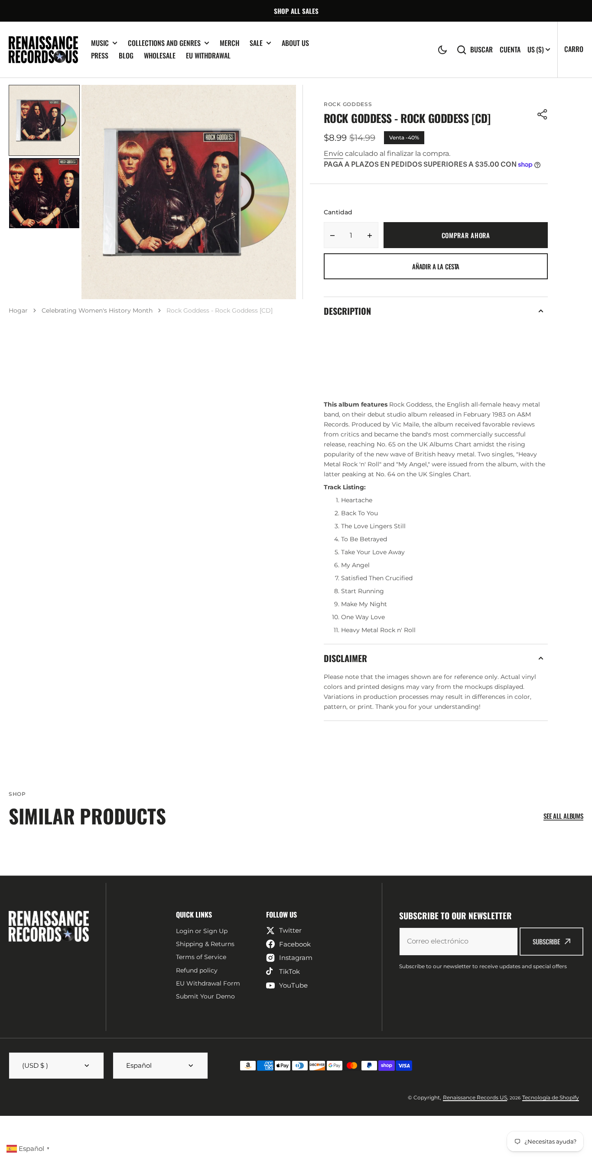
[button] (442, 50)
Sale (256, 43)
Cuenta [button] (510, 50)
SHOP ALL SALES (296, 11)
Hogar (18, 310)
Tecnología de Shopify (550, 1097)
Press (99, 55)
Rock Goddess (348, 104)
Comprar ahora (466, 235)
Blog (126, 55)
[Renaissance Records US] (43, 49)
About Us (295, 43)
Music (100, 43)
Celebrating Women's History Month (97, 310)
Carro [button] (573, 49)
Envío (333, 153)
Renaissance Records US (475, 1097)
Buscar (481, 50)
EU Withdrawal (208, 55)
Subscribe (546, 941)
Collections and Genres (164, 43)
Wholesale (160, 55)
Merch (229, 43)
